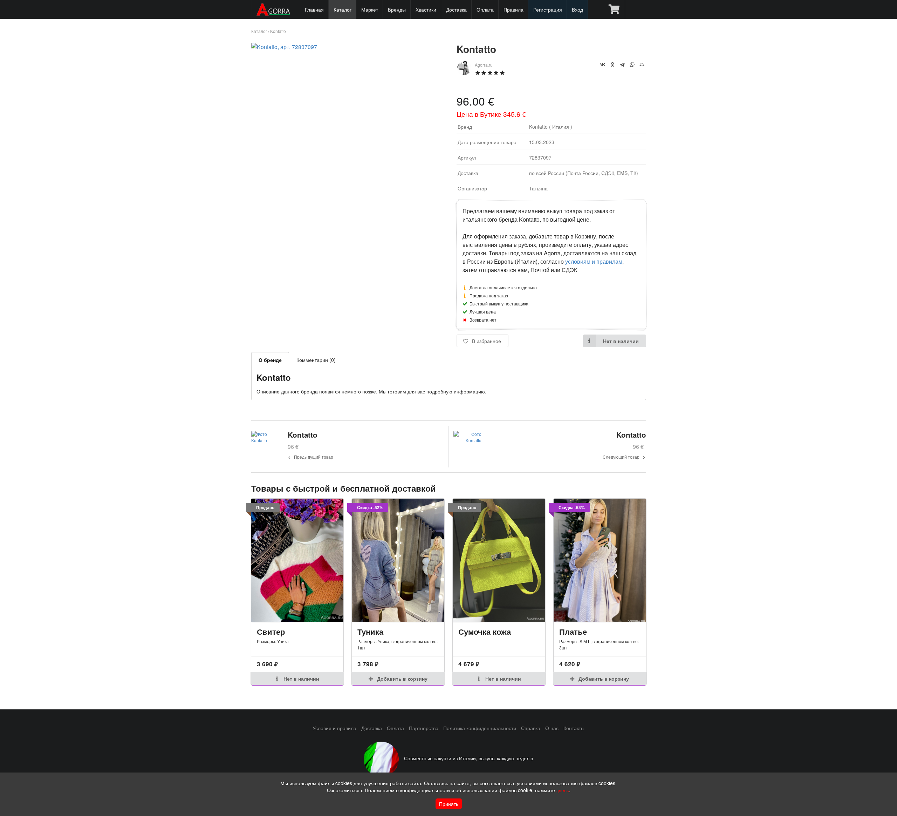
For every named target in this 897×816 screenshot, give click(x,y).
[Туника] (398, 560)
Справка (530, 727)
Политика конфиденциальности (479, 727)
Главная (314, 9)
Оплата (485, 9)
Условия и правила (334, 727)
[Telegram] (622, 64)
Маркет (369, 9)
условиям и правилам (593, 261)
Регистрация (547, 9)
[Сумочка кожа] (499, 560)
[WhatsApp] (632, 64)
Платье (573, 631)
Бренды (397, 9)
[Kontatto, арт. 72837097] (284, 47)
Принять (448, 803)
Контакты (573, 727)
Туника (370, 631)
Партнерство (423, 727)
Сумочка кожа (484, 631)
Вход (577, 9)
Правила (513, 9)
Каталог (342, 9)
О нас (552, 727)
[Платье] (600, 560)
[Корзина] (614, 9)
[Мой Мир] (642, 64)
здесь (562, 790)
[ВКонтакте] (602, 64)
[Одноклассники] (612, 64)
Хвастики (426, 9)
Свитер (271, 631)
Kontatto (278, 31)
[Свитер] (297, 560)
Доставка (456, 9)
